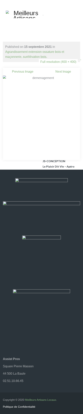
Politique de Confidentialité (19, 406)
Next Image (63, 71)
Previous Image (22, 71)
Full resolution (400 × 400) (58, 61)
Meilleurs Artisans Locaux (40, 399)
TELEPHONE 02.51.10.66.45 (41, 25)
